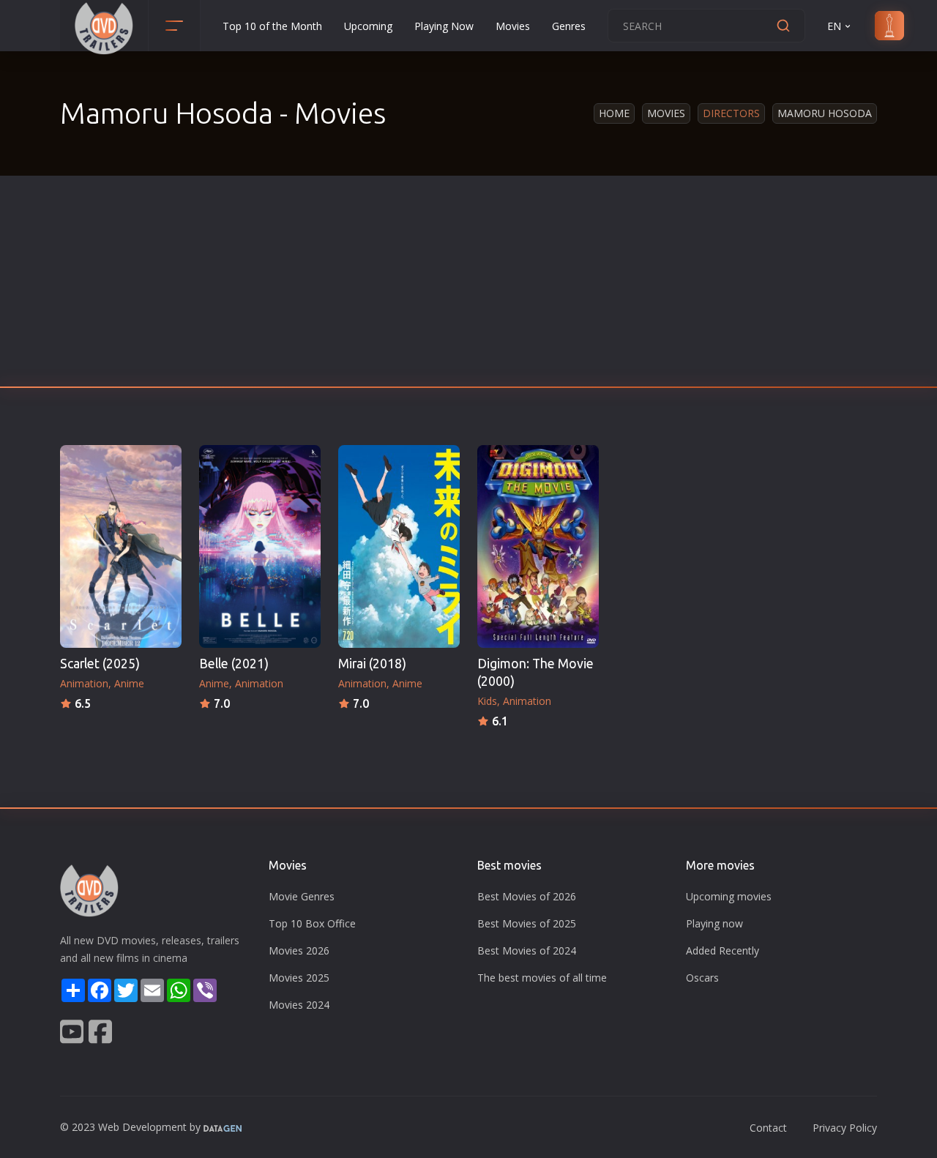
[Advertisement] (468, 285)
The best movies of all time (542, 978)
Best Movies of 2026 (526, 896)
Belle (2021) (234, 663)
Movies (513, 26)
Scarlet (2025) (100, 663)
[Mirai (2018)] (399, 546)
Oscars (702, 978)
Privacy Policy (845, 1128)
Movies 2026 (299, 950)
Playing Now (444, 26)
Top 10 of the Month (272, 26)
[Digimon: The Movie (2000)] (538, 546)
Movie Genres (302, 896)
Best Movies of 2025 (526, 923)
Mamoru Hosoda (824, 113)
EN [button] (834, 26)
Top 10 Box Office (312, 923)
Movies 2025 (299, 978)
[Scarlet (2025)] (121, 546)
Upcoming (368, 26)
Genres (569, 26)
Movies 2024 (299, 1005)
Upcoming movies (729, 896)
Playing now (714, 923)
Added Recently (722, 950)
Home (614, 113)
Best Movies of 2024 (526, 950)
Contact (768, 1128)
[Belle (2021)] (260, 546)
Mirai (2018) (372, 663)
